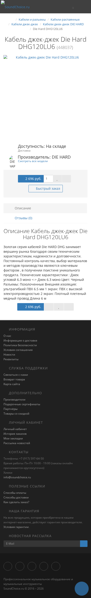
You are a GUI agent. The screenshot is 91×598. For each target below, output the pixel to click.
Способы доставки (16, 497)
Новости (9, 355)
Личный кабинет (15, 429)
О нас (7, 336)
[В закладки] (57, 178)
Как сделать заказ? (16, 502)
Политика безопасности (20, 345)
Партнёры (11, 409)
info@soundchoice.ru (17, 477)
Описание (22, 208)
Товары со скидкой (16, 414)
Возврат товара (14, 379)
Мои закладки (13, 438)
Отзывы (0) (23, 218)
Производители (14, 399)
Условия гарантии (16, 527)
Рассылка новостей (17, 443)
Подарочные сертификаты (22, 404)
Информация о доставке (20, 340)
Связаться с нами (16, 375)
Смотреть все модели (33, 161)
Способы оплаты (15, 493)
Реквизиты (11, 359)
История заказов (15, 434)
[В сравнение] (66, 178)
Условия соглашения (18, 350)
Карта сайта (12, 384)
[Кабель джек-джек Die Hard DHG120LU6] (46, 97)
